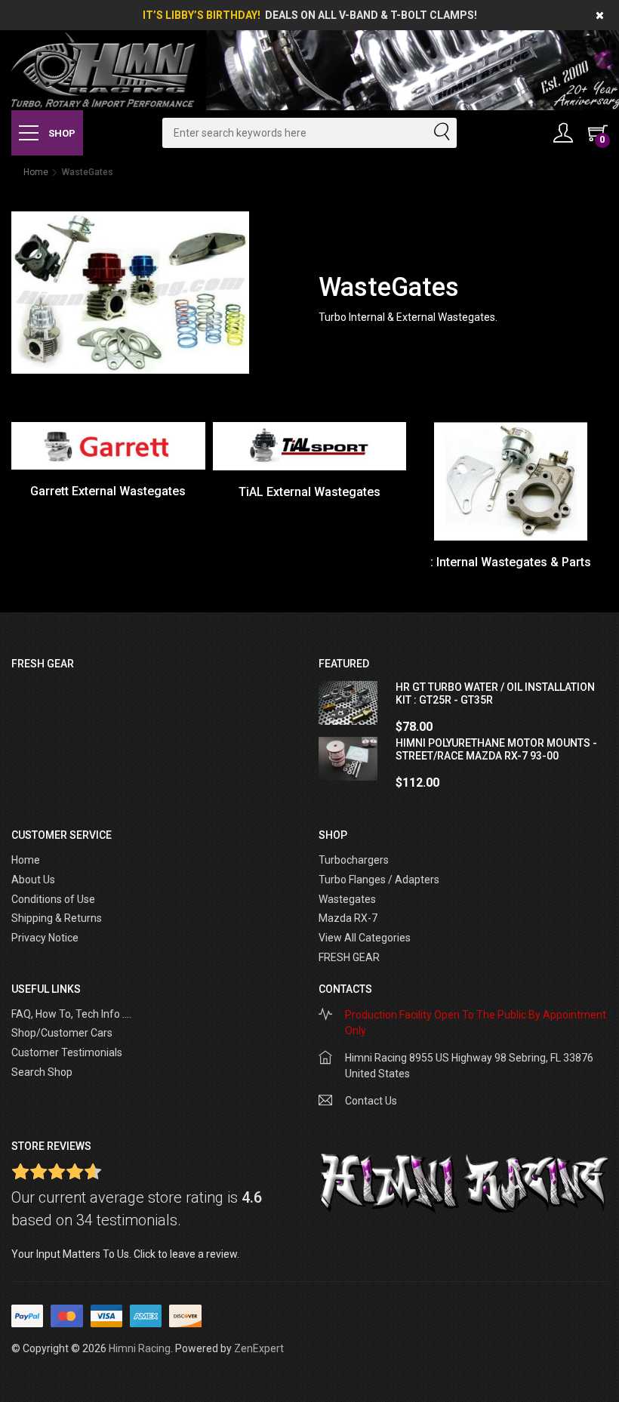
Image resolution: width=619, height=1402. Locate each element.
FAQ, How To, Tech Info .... (71, 1014)
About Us (33, 880)
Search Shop (41, 1072)
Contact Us (371, 1101)
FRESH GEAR (349, 957)
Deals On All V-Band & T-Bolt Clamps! (371, 15)
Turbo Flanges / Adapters (379, 880)
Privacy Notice (45, 938)
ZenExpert (259, 1348)
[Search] (440, 133)
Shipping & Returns (56, 918)
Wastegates (347, 899)
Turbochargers (354, 860)
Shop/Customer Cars (61, 1033)
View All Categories (365, 938)
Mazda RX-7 (348, 918)
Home (35, 172)
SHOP (60, 133)
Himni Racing (140, 1348)
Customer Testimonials (66, 1052)
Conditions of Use (53, 899)
